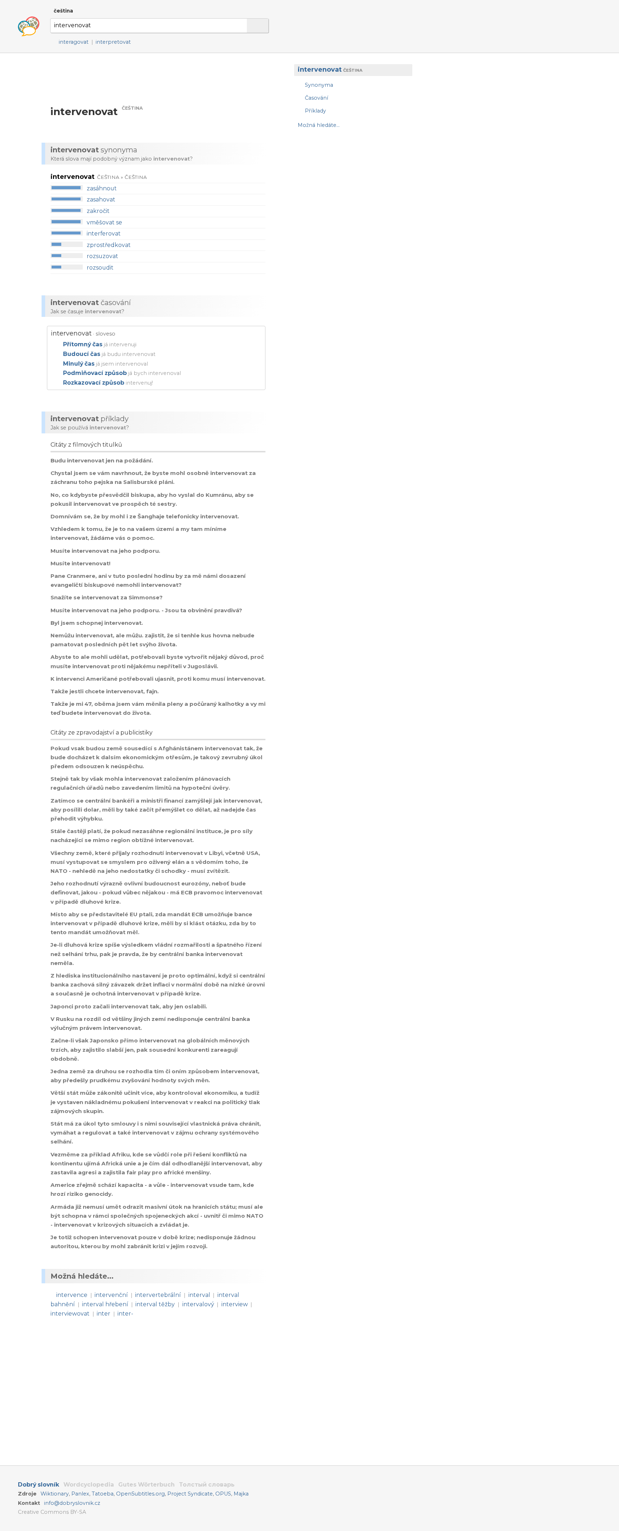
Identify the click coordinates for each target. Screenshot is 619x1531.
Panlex (80, 1493)
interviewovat (70, 1313)
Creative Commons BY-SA (52, 1512)
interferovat (104, 233)
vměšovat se (104, 222)
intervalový (198, 1304)
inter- (125, 1313)
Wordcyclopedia (88, 1484)
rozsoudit (100, 267)
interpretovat (113, 42)
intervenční (111, 1295)
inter (103, 1313)
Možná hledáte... (319, 125)
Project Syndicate (190, 1493)
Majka (241, 1493)
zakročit (98, 211)
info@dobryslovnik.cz (72, 1503)
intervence (71, 1295)
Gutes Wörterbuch (146, 1484)
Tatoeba (103, 1493)
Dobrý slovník (38, 1484)
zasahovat (101, 199)
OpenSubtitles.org (140, 1493)
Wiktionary (54, 1493)
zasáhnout (102, 188)
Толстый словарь (207, 1484)
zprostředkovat (109, 245)
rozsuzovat (102, 256)
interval (199, 1295)
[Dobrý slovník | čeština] (28, 26)
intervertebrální (158, 1295)
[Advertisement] (349, 192)
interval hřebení (105, 1304)
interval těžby (155, 1304)
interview (234, 1304)
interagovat (73, 42)
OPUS (223, 1493)
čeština (63, 11)
